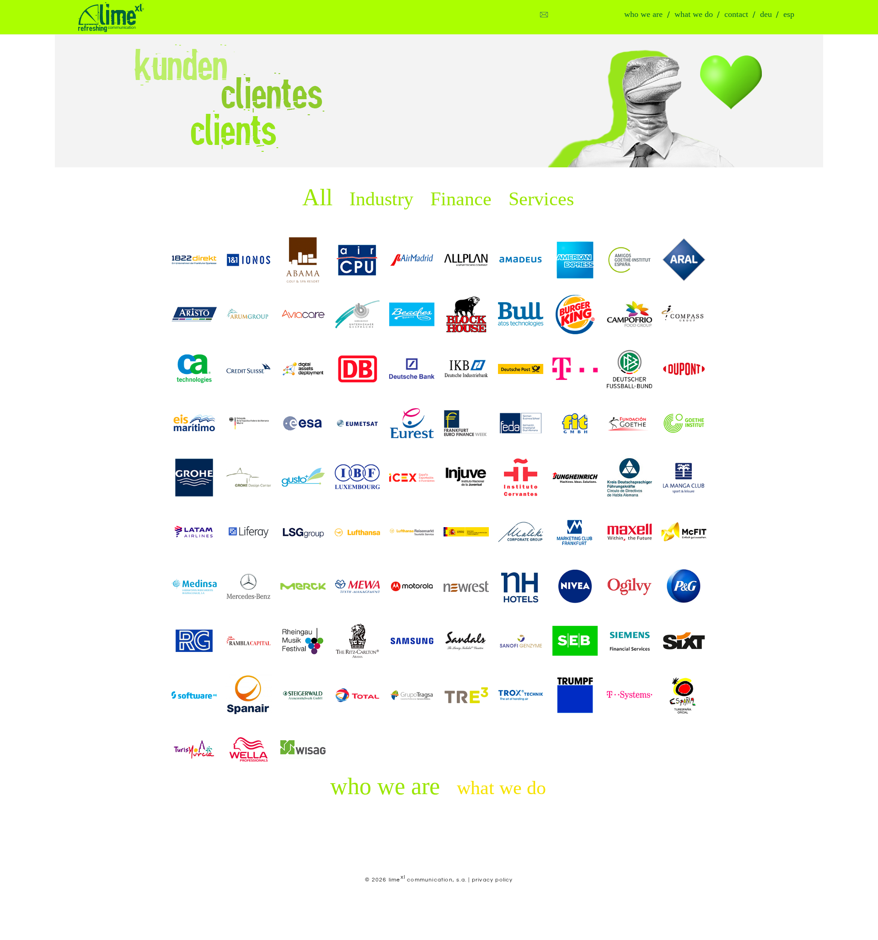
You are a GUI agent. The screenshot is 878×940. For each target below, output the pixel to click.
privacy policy (492, 880)
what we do (694, 14)
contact (736, 14)
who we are (643, 14)
